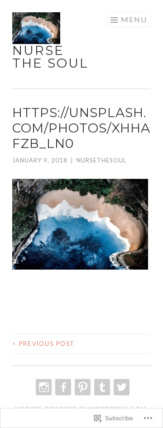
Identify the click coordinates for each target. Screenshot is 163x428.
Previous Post (43, 343)
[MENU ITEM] (43, 387)
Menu (134, 19)
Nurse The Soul (50, 57)
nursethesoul (101, 160)
